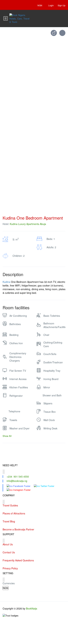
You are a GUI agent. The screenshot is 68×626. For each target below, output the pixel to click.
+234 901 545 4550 (18, 476)
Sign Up (61, 5)
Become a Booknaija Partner (18, 529)
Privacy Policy (10, 568)
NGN (40, 5)
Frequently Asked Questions (18, 560)
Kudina (6, 282)
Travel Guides (10, 505)
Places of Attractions (14, 513)
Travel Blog (9, 521)
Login (51, 5)
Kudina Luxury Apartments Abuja (28, 224)
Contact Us (9, 552)
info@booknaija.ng (17, 481)
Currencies (9, 583)
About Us (8, 544)
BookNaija (31, 608)
